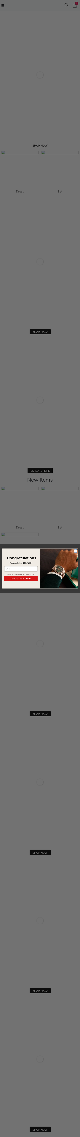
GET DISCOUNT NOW (21, 578)
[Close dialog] (75, 551)
